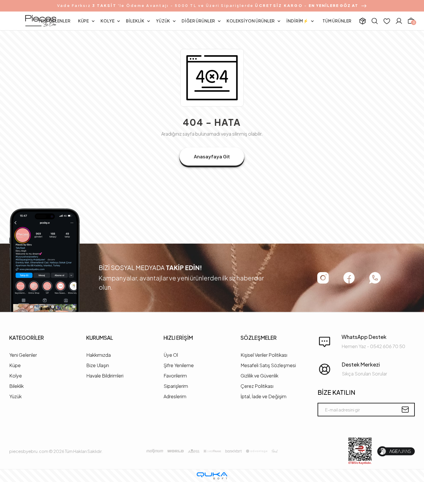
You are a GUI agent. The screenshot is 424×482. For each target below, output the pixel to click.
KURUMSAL (99, 337)
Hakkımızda (98, 355)
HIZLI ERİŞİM (178, 337)
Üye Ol (171, 355)
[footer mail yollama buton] (405, 409)
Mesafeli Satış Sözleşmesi (268, 365)
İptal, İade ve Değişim (263, 396)
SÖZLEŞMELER (259, 337)
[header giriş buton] (399, 21)
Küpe (15, 365)
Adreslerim (175, 396)
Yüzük (15, 396)
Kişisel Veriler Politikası (264, 355)
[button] (54, 21)
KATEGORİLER (26, 337)
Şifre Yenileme (179, 365)
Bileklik (16, 386)
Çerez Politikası (257, 386)
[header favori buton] (387, 21)
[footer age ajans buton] (396, 451)
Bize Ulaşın (97, 365)
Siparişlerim (176, 386)
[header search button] (374, 21)
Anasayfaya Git (212, 156)
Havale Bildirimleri (104, 376)
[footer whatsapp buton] (375, 278)
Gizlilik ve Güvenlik (259, 376)
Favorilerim (175, 376)
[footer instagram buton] (323, 278)
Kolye (15, 376)
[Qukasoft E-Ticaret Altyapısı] (212, 475)
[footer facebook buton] (349, 277)
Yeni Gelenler (23, 355)
